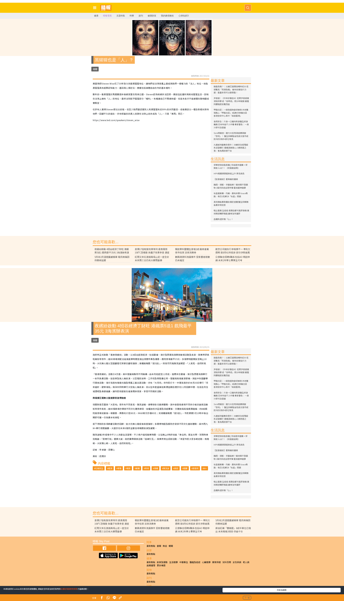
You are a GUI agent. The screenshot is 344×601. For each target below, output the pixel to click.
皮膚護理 (151, 565)
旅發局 (196, 468)
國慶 (185, 468)
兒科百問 (226, 562)
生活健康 (173, 562)
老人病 (246, 562)
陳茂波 (166, 468)
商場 (147, 468)
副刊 (141, 16)
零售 (119, 468)
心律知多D (184, 16)
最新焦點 (151, 545)
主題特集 (120, 16)
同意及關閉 (281, 590)
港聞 (95, 69)
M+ (205, 468)
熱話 (165, 545)
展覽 (138, 468)
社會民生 (99, 468)
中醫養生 (183, 562)
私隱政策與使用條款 (68, 589)
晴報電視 (107, 16)
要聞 (159, 545)
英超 (176, 468)
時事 (132, 16)
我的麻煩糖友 (167, 16)
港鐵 (156, 468)
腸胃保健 (216, 562)
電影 (129, 468)
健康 (96, 16)
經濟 (110, 468)
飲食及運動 (162, 562)
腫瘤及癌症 (195, 562)
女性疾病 (237, 562)
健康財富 (152, 16)
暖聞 (171, 545)
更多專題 (161, 565)
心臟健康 (206, 562)
